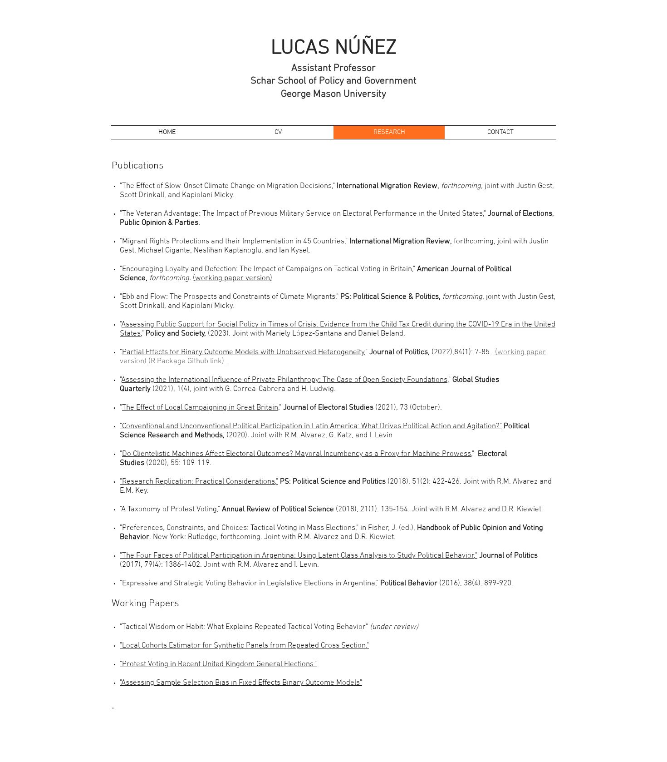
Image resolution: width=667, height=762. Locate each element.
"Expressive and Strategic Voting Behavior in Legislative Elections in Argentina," (249, 583)
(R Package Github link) (188, 361)
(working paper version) (232, 278)
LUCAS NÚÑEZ (334, 48)
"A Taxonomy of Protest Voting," (170, 509)
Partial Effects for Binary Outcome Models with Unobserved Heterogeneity (243, 352)
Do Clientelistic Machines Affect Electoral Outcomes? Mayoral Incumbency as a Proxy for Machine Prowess (296, 454)
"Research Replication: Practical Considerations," (199, 481)
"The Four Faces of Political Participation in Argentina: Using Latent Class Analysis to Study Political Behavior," (298, 555)
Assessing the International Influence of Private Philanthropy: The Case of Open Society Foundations (284, 380)
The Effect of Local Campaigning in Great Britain (200, 407)
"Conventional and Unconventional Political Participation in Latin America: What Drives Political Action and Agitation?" (311, 426)
